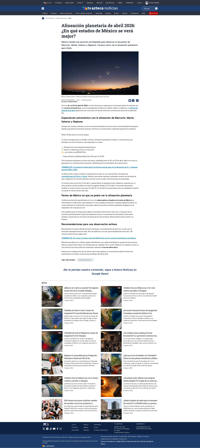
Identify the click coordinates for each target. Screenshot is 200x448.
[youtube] (54, 429)
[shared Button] (137, 100)
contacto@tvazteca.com (143, 427)
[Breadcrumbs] (44, 18)
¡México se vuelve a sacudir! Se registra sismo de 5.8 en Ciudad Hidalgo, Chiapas (81, 289)
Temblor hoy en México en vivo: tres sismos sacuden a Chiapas (139, 289)
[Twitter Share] (133, 100)
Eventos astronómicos (85, 260)
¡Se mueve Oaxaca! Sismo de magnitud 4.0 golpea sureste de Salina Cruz (140, 311)
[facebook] (57, 429)
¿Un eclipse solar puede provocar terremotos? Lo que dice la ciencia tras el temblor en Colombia (140, 334)
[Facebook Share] (130, 100)
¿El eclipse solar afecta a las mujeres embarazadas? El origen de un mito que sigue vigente (140, 379)
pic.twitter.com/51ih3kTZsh (75, 152)
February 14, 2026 (97, 156)
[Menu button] (50, 8)
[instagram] (47, 429)
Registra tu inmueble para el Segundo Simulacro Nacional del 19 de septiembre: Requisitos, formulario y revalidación (80, 357)
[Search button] (156, 8)
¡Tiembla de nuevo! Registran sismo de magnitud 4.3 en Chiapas (81, 334)
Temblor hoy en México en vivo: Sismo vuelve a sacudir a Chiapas (81, 379)
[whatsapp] (61, 429)
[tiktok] (50, 429)
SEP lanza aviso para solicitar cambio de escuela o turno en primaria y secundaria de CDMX (80, 402)
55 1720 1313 (139, 428)
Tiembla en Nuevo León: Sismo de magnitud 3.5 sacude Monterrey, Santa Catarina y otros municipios (81, 312)
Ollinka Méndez (72, 101)
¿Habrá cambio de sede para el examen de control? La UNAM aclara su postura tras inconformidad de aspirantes (140, 402)
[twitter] (43, 429)
